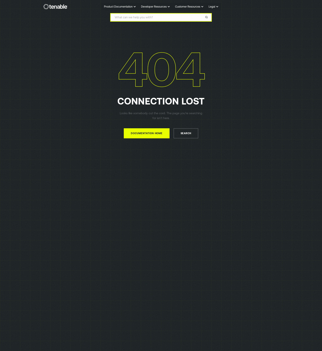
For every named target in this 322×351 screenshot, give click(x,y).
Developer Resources (154, 6)
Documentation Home (147, 133)
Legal (212, 6)
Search (186, 133)
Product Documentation (118, 6)
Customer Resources (188, 6)
